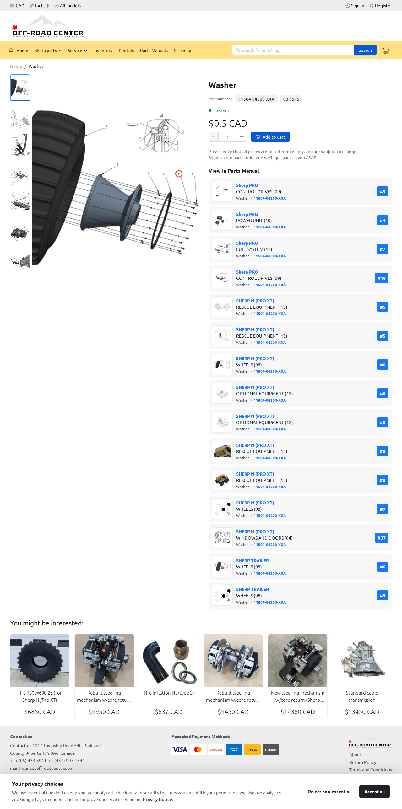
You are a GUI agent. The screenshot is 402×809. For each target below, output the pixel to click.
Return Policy (362, 762)
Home (22, 50)
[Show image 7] (20, 261)
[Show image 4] (20, 175)
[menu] (119, 50)
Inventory (102, 50)
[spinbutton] (227, 137)
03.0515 (291, 99)
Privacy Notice (157, 799)
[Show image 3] (20, 145)
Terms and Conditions (370, 769)
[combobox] (293, 49)
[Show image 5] (20, 203)
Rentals (126, 50)
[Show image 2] (20, 117)
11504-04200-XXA (256, 99)
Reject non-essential (329, 791)
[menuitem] (18, 50)
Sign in (357, 5)
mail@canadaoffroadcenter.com (41, 768)
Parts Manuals (154, 50)
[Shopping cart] (385, 51)
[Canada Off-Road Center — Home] (50, 26)
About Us (358, 754)
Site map (182, 50)
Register (383, 5)
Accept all (374, 791)
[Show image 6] (20, 233)
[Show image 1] (20, 87)
